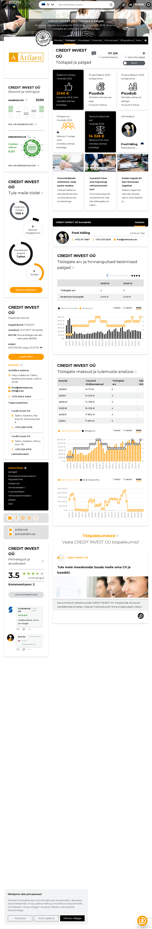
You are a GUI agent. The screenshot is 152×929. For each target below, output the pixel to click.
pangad (12, 471)
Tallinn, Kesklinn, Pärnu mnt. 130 (27, 443)
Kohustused (111, 40)
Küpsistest (20, 918)
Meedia (58, 40)
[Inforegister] (36, 518)
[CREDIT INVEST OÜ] (26, 61)
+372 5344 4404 (21, 396)
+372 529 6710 (23, 449)
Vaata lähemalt (26, 289)
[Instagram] (23, 518)
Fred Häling (129, 144)
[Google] (29, 518)
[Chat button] (123, 4)
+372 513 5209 (103, 239)
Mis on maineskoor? (21, 124)
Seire (139, 40)
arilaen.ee (21, 529)
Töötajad (70, 40)
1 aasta (116, 307)
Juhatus (139, 222)
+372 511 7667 (82, 239)
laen (10, 503)
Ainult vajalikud (46, 918)
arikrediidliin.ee (25, 534)
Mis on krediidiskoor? (22, 165)
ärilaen (12, 499)
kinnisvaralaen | (16, 487)
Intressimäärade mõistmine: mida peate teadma (66, 182)
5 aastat (127, 307)
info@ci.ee (18, 390)
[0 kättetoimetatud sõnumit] (94, 53)
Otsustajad (83, 40)
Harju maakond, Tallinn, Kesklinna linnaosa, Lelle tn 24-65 (27, 378)
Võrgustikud (127, 40)
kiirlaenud (13, 483)
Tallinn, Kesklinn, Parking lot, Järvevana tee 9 (27, 419)
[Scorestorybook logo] (17, 4)
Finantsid (97, 40)
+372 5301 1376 (23, 427)
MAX (138, 307)
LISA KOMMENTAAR (26, 594)
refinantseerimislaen (19, 495)
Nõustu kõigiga (72, 918)
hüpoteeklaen (16, 491)
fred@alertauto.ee (22, 387)
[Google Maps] (10, 379)
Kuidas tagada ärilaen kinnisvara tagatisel (132, 182)
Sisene (139, 4)
